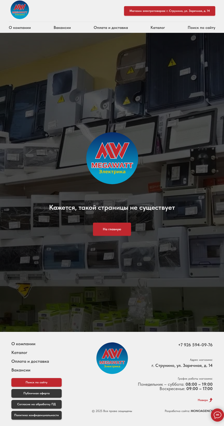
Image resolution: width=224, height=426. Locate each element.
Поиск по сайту (201, 27)
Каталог (157, 27)
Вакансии (62, 27)
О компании (20, 27)
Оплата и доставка (111, 27)
